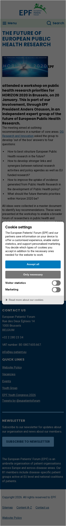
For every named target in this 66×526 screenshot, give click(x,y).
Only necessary (33, 274)
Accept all (33, 264)
